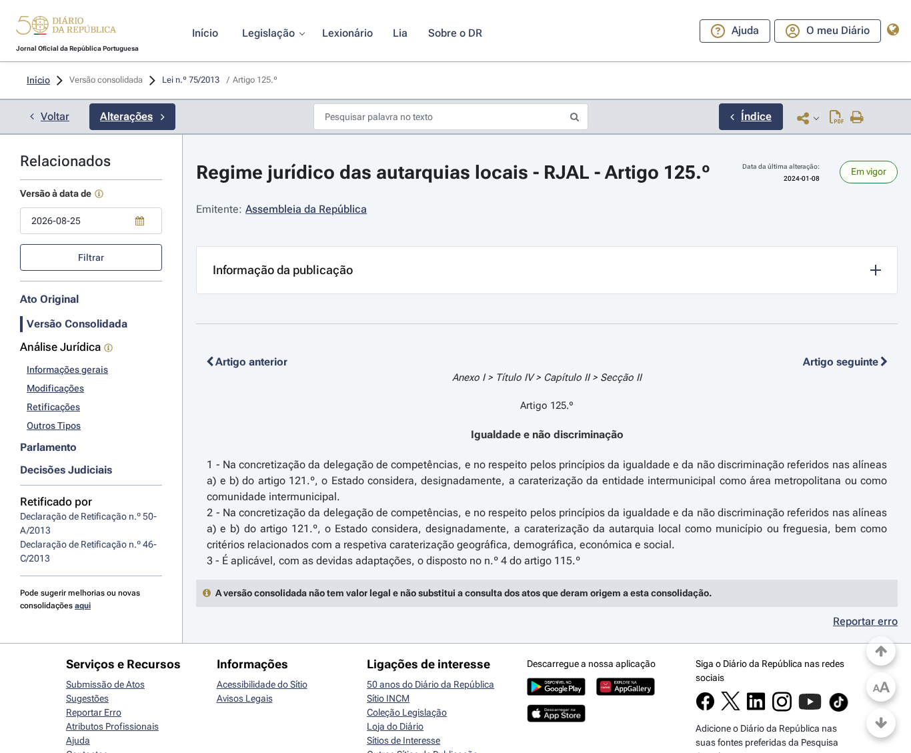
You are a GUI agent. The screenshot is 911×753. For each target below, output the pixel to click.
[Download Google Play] (556, 692)
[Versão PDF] (837, 118)
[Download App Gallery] (625, 692)
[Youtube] (810, 708)
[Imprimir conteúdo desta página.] (857, 118)
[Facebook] (705, 707)
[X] (730, 707)
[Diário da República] (66, 28)
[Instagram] (782, 708)
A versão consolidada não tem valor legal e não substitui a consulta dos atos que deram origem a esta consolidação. (463, 593)
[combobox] (91, 220)
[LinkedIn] (756, 707)
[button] (66, 27)
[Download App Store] (556, 719)
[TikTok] (839, 709)
